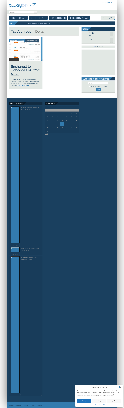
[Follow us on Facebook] (114, 6)
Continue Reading (22, 85)
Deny (99, 401)
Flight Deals (18, 18)
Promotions (58, 18)
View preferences (114, 401)
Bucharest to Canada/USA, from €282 (26, 70)
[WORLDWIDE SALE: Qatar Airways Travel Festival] (15, 249)
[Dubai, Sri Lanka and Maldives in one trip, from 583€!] (15, 175)
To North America (17, 41)
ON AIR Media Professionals (35, 405)
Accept (84, 401)
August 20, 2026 (108, 18)
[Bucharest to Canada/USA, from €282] (25, 49)
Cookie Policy (95, 405)
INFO (102, 3)
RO (114, 3)
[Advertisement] (98, 62)
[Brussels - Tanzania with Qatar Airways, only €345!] (15, 325)
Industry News (79, 18)
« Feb (46, 134)
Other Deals (38, 18)
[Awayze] (22, 5)
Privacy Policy (102, 405)
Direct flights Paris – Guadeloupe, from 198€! (40, 23)
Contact (108, 3)
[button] (120, 387)
